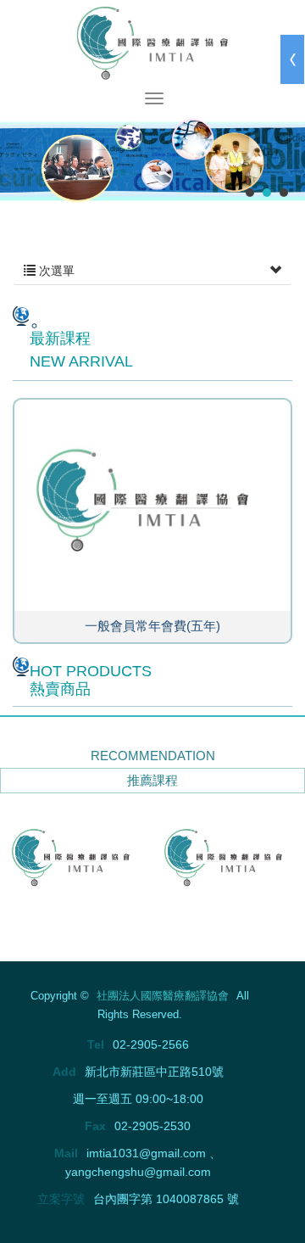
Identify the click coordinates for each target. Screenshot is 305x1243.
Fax (95, 1126)
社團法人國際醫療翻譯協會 (152, 42)
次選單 (55, 270)
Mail (66, 1153)
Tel (95, 1044)
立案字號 (61, 1199)
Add (64, 1071)
